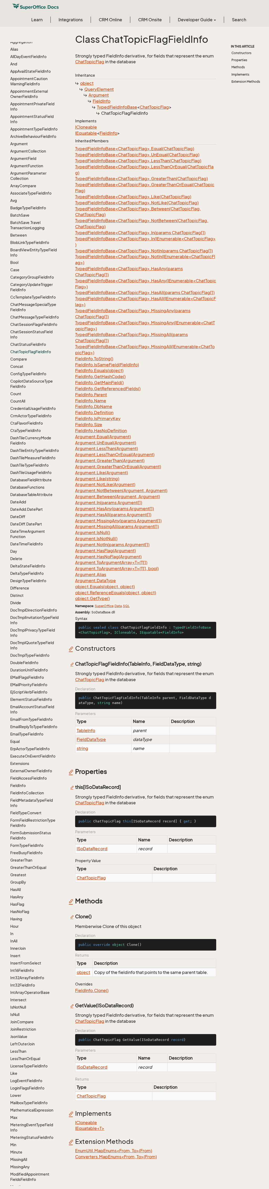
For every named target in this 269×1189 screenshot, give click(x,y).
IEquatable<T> (89, 1128)
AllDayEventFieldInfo (28, 56)
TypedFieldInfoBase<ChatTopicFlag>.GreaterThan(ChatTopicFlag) (141, 178)
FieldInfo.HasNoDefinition (101, 430)
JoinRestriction (23, 1029)
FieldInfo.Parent (91, 394)
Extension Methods (245, 82)
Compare (18, 359)
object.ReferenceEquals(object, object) (115, 592)
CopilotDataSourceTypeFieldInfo (31, 384)
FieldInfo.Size (88, 424)
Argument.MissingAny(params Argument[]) (118, 520)
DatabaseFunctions (27, 487)
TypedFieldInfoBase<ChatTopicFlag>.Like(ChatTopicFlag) (133, 196)
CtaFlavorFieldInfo (26, 423)
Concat (16, 366)
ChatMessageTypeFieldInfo (34, 317)
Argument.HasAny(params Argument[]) (114, 508)
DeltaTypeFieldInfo (27, 573)
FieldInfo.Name (90, 400)
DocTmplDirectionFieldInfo (33, 610)
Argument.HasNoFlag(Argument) (108, 556)
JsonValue (18, 1036)
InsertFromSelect (25, 963)
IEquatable (86, 133)
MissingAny (20, 1167)
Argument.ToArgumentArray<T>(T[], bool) (117, 568)
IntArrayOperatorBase (30, 992)
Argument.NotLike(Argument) (105, 484)
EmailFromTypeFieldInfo (31, 719)
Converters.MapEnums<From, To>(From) (116, 1156)
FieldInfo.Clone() (91, 990)
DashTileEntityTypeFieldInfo (34, 450)
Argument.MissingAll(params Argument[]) (117, 526)
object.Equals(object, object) (105, 586)
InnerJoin (18, 948)
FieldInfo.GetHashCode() (100, 376)
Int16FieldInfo (22, 970)
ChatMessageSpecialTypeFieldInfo (33, 307)
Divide (15, 603)
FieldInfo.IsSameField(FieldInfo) (107, 364)
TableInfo (86, 730)
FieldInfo (18, 785)
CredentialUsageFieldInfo (33, 408)
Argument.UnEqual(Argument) (105, 442)
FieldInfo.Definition (94, 412)
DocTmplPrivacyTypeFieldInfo (32, 633)
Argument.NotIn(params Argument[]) (112, 544)
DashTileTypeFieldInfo (29, 465)
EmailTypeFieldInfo (26, 734)
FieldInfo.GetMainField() (99, 382)
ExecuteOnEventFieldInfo (32, 756)
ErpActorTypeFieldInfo (30, 749)
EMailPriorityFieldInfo (28, 684)
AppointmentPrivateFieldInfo (32, 106)
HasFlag (17, 904)
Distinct (17, 595)
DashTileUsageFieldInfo (30, 472)
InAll (13, 941)
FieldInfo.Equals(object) (99, 370)
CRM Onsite (150, 19)
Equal (15, 741)
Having (16, 919)
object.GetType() (92, 598)
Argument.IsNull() (92, 532)
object (87, 83)
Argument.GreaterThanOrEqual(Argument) (118, 466)
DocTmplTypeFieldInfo (29, 655)
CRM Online (110, 19)
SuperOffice (104, 606)
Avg (13, 200)
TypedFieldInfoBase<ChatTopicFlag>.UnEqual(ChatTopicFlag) (137, 154)
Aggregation (21, 42)
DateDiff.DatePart (26, 524)
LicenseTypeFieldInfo (29, 1066)
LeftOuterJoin (22, 1044)
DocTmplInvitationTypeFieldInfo (34, 620)
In (11, 933)
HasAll (15, 889)
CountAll (17, 401)
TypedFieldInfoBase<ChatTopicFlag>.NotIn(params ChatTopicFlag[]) (144, 250)
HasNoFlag (19, 911)
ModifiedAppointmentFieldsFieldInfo (29, 1177)
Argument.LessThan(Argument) (106, 448)
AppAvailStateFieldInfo (30, 71)
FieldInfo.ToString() (94, 358)
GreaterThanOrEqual (28, 867)
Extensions (19, 763)
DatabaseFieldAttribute (31, 480)
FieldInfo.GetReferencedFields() (108, 388)
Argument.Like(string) (97, 478)
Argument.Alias (90, 574)
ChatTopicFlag (89, 61)
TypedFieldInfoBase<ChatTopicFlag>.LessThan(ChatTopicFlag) (138, 160)
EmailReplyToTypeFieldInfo (33, 726)
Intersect (18, 1000)
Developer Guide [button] (195, 19)
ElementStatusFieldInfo (31, 699)
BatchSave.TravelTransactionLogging (27, 225)
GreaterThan (21, 860)
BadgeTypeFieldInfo (28, 208)
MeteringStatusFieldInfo (31, 1137)
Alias (14, 49)
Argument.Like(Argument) (101, 472)
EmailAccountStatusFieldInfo (32, 709)
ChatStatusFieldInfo (28, 344)
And (13, 64)
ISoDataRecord (92, 848)
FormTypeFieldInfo (26, 845)
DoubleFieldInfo (24, 662)
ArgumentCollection (28, 151)
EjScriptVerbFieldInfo (28, 692)
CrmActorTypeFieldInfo (30, 416)
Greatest (18, 875)
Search (239, 19)
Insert (15, 955)
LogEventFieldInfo (26, 1080)
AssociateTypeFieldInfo (30, 193)
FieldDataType (91, 739)
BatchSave (19, 215)
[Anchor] (72, 648)
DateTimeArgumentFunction (27, 534)
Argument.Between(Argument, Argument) (117, 496)
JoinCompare (22, 1022)
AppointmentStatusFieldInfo (32, 119)
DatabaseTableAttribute (31, 494)
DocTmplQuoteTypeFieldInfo (32, 645)
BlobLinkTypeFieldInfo (29, 242)
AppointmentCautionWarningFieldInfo (29, 81)
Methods (238, 67)
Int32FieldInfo (22, 985)
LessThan (18, 1051)
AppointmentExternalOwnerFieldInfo (29, 94)
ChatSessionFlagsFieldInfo (33, 324)
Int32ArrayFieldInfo (27, 978)
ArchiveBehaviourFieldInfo (33, 136)
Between (18, 235)
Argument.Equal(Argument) (103, 436)
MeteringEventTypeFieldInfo (31, 1127)
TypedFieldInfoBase (117, 107)
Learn (37, 19)
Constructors (241, 53)
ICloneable (86, 127)
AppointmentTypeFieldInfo (34, 129)
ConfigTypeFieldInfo (28, 374)
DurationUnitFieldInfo (29, 670)
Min (13, 1145)
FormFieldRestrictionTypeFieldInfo (32, 823)
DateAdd (18, 502)
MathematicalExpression (31, 1110)
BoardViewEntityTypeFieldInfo (33, 252)
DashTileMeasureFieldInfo (32, 458)
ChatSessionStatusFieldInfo (31, 334)
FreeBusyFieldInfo (26, 853)
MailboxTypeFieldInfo (29, 1103)
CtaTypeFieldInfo (25, 430)
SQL (126, 606)
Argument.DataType (95, 580)
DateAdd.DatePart (26, 509)
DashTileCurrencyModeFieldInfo (30, 440)
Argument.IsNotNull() (96, 538)
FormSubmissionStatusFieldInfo (30, 835)
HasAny (16, 897)
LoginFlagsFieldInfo (27, 1088)
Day (13, 551)
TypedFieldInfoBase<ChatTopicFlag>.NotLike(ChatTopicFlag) (137, 202)
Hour (14, 926)
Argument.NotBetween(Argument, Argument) (121, 490)
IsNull (14, 1014)
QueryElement (99, 89)
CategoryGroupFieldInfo (32, 277)
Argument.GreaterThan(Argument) (109, 460)
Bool (14, 262)
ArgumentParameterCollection (28, 176)
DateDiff (17, 516)
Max (13, 1117)
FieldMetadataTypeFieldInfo (31, 803)
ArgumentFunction (26, 166)
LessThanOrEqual (25, 1058)
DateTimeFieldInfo (26, 544)
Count (15, 394)
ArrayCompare (23, 186)
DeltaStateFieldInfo (27, 566)
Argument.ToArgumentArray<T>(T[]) (111, 562)
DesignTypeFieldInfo (28, 580)
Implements (240, 74)
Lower (15, 1095)
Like (13, 1073)
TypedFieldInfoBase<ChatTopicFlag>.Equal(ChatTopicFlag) (134, 148)
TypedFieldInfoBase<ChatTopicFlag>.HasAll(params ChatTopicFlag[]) (145, 292)
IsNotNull (18, 1007)
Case (14, 270)
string (82, 748)
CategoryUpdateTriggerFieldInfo (31, 287)
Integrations (71, 19)
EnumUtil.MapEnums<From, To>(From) (113, 1150)
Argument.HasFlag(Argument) (105, 550)
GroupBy (18, 882)
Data (118, 606)
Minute (16, 1152)
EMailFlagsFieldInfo (27, 677)
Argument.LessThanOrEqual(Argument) (114, 454)
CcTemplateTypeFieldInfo (33, 297)
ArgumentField (23, 158)
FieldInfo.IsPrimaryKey (98, 418)
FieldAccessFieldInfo (28, 778)
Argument (19, 144)
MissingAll (18, 1159)
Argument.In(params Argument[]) (108, 502)
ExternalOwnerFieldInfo (31, 771)
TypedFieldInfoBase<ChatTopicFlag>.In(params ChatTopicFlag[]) (140, 232)
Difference (19, 588)
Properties (239, 60)
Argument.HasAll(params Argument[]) (113, 514)
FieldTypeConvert (26, 813)
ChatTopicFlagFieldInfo (30, 352)
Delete (16, 558)
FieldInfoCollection (27, 793)
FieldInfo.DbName (93, 406)
